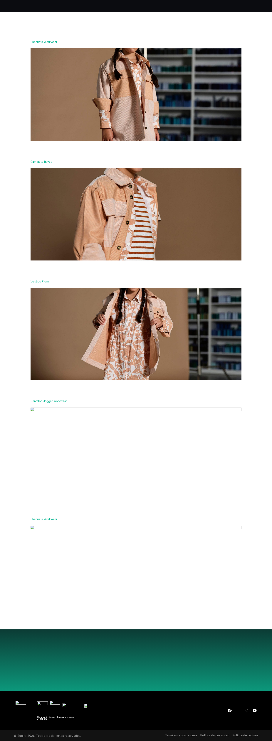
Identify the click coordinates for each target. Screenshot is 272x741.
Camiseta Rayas (41, 161)
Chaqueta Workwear (44, 42)
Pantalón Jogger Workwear (49, 401)
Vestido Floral (40, 281)
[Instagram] (246, 710)
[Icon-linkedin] (238, 710)
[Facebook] (230, 710)
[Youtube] (254, 710)
